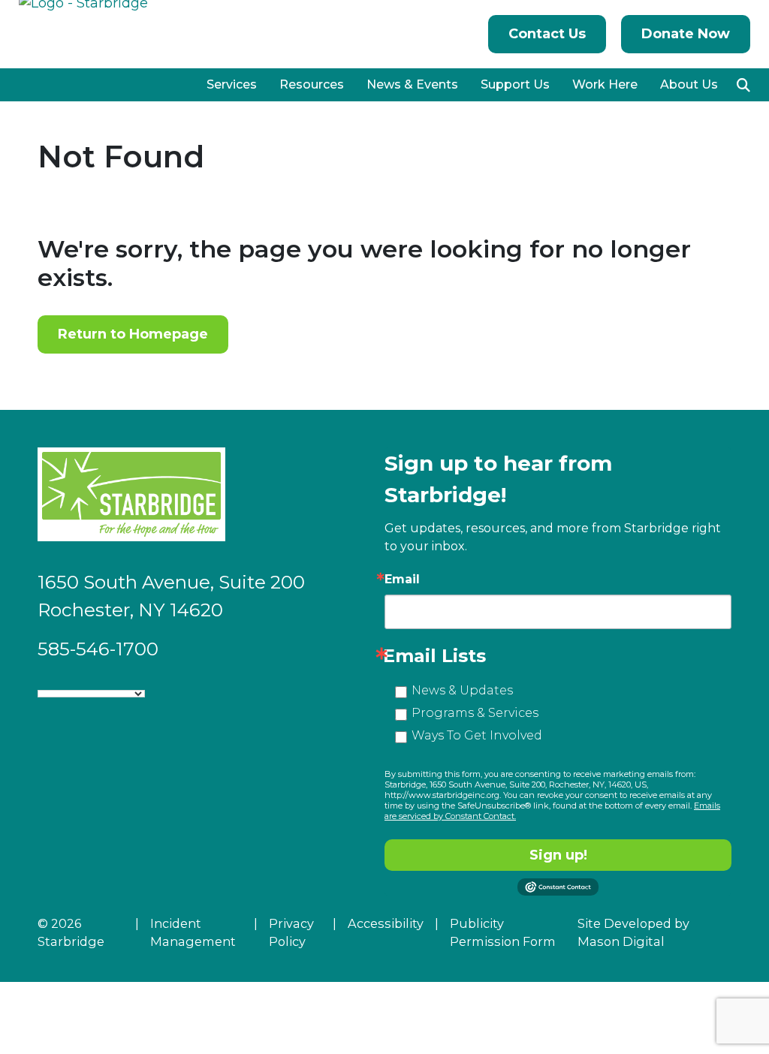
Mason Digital (621, 941)
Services (232, 84)
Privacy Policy (291, 932)
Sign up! (558, 855)
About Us (689, 84)
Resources (311, 84)
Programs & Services (475, 713)
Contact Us (547, 34)
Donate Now (685, 34)
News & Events (412, 84)
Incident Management (193, 932)
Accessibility (386, 923)
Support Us (515, 84)
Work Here (605, 84)
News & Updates (462, 690)
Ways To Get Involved (477, 735)
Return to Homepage (133, 334)
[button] (743, 85)
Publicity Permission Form (503, 932)
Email (402, 580)
